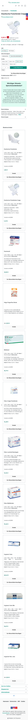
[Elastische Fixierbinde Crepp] (14, 27)
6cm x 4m (11, 61)
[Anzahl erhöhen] (8, 67)
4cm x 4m (4, 61)
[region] (14, 27)
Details (14, 173)
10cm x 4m (5, 64)
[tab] (13, 112)
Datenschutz (13, 701)
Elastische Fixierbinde (10, 149)
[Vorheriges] (2, 405)
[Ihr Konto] (22, 5)
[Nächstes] (26, 405)
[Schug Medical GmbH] (14, 17)
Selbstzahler (5, 56)
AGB (19, 701)
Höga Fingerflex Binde (10, 302)
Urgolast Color (8, 554)
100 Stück (11, 50)
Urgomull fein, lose (9, 656)
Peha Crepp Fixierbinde (10, 401)
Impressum (6, 701)
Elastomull (7, 251)
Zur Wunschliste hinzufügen (18, 73)
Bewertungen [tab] (4, 117)
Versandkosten (6, 713)
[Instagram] (27, 16)
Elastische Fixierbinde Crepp (12, 200)
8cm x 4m (19, 61)
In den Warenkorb (18, 67)
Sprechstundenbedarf (16, 56)
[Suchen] (15, 5)
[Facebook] (27, 14)
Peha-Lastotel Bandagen (11, 452)
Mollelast (6, 350)
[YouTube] (27, 19)
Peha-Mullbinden (9, 503)
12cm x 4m (12, 64)
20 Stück (4, 50)
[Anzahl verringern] (2, 67)
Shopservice (5, 689)
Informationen (5, 692)
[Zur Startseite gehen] (14, 2)
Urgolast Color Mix (9, 605)
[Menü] (2, 5)
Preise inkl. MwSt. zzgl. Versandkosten (10, 41)
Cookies (23, 701)
